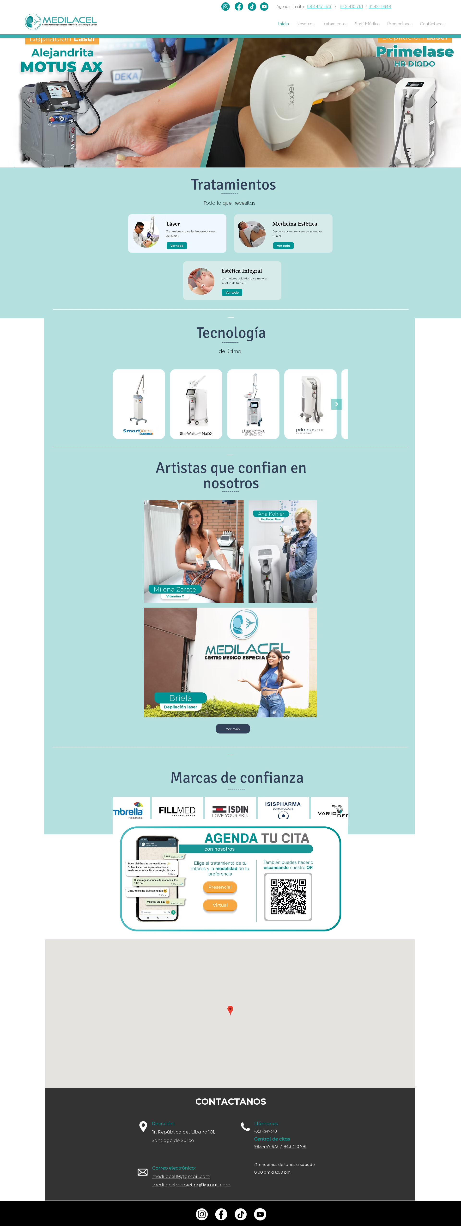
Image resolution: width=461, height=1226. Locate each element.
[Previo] (27, 102)
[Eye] (177, 246)
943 (287, 1146)
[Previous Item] (120, 811)
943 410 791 (351, 6)
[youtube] (260, 1214)
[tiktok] (241, 1214)
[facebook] (221, 1214)
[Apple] (220, 888)
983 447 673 (319, 6)
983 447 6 (264, 1146)
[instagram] (202, 1214)
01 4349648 (380, 6)
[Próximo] (434, 102)
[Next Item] (336, 404)
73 (276, 1146)
